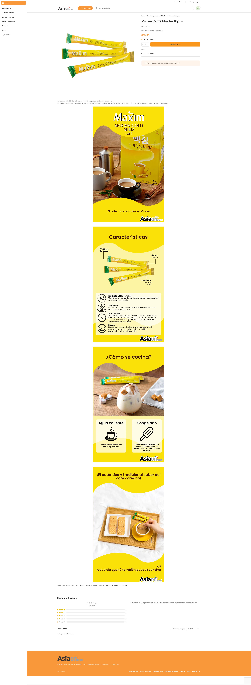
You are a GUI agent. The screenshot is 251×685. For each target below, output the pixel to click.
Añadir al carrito (175, 44)
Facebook (108, 585)
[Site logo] (65, 8)
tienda (82, 585)
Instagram (115, 585)
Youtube (124, 585)
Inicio (143, 16)
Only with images (179, 629)
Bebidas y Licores (153, 16)
